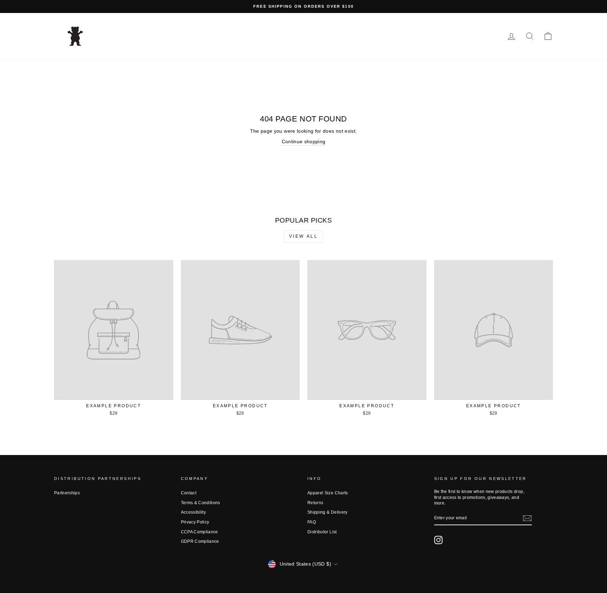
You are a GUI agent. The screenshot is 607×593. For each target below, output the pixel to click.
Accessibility (193, 512)
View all (303, 236)
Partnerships (67, 492)
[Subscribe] (527, 518)
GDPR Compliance (200, 541)
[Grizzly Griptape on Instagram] (438, 540)
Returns (315, 502)
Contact (188, 492)
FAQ (311, 522)
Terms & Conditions (200, 502)
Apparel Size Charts (327, 492)
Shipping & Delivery (327, 512)
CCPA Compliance (199, 531)
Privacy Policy (195, 522)
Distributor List (322, 531)
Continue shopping (304, 141)
